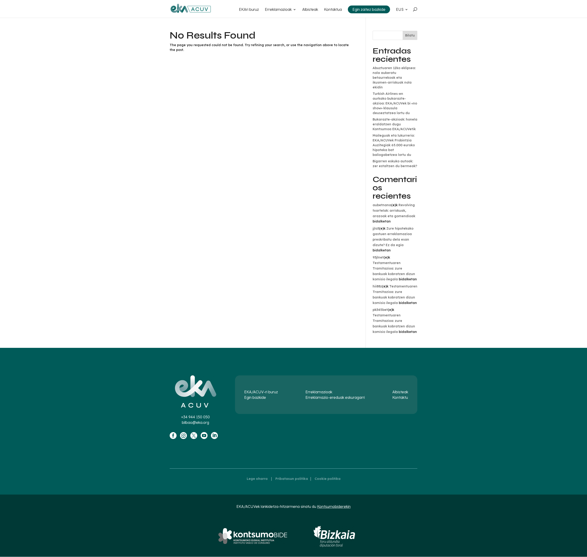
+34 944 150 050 (195, 417)
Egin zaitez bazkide (368, 9)
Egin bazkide (255, 397)
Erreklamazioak (278, 10)
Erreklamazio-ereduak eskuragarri (335, 397)
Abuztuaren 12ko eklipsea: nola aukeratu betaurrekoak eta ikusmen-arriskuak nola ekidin (394, 77)
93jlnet (378, 257)
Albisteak (310, 10)
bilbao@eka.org (195, 422)
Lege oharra (257, 479)
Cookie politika (328, 479)
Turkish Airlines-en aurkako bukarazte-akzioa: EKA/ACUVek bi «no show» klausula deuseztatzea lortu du (395, 103)
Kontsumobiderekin (334, 506)
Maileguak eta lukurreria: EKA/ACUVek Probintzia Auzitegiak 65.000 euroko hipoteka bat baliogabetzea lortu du (394, 145)
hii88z (377, 286)
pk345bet (380, 310)
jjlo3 (376, 228)
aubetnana (382, 205)
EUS (400, 10)
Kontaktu (400, 397)
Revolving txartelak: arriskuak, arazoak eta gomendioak (394, 210)
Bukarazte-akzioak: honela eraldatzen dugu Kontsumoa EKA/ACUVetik (395, 124)
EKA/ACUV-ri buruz (261, 392)
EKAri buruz (249, 10)
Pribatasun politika (291, 479)
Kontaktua (333, 10)
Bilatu (410, 35)
